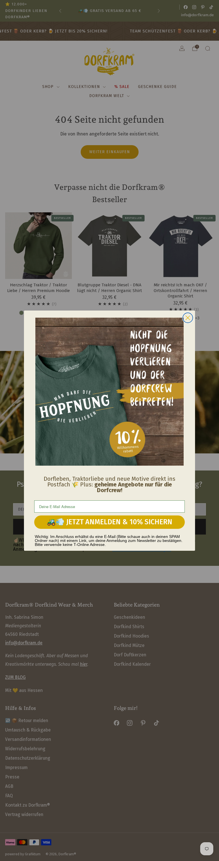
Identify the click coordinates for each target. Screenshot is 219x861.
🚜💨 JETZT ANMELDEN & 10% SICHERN (109, 522)
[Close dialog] (188, 318)
